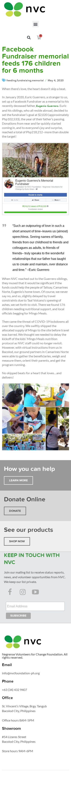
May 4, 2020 (56, 80)
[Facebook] (10, 592)
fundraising (24, 80)
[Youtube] (35, 592)
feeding (11, 80)
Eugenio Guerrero (47, 106)
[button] (35, 24)
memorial (38, 80)
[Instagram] (23, 592)
